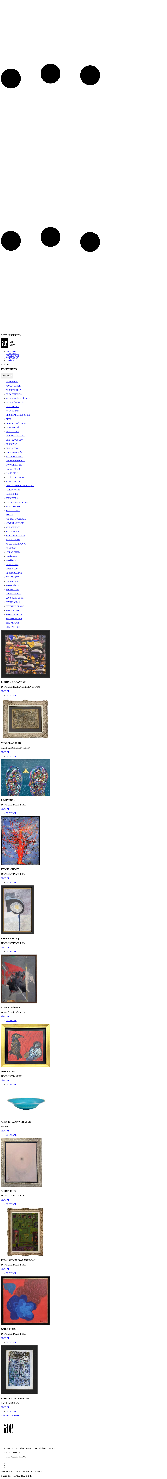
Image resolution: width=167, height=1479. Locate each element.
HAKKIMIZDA (12, 354)
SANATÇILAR (12, 358)
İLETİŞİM (10, 360)
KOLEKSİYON (12, 356)
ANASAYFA (11, 351)
